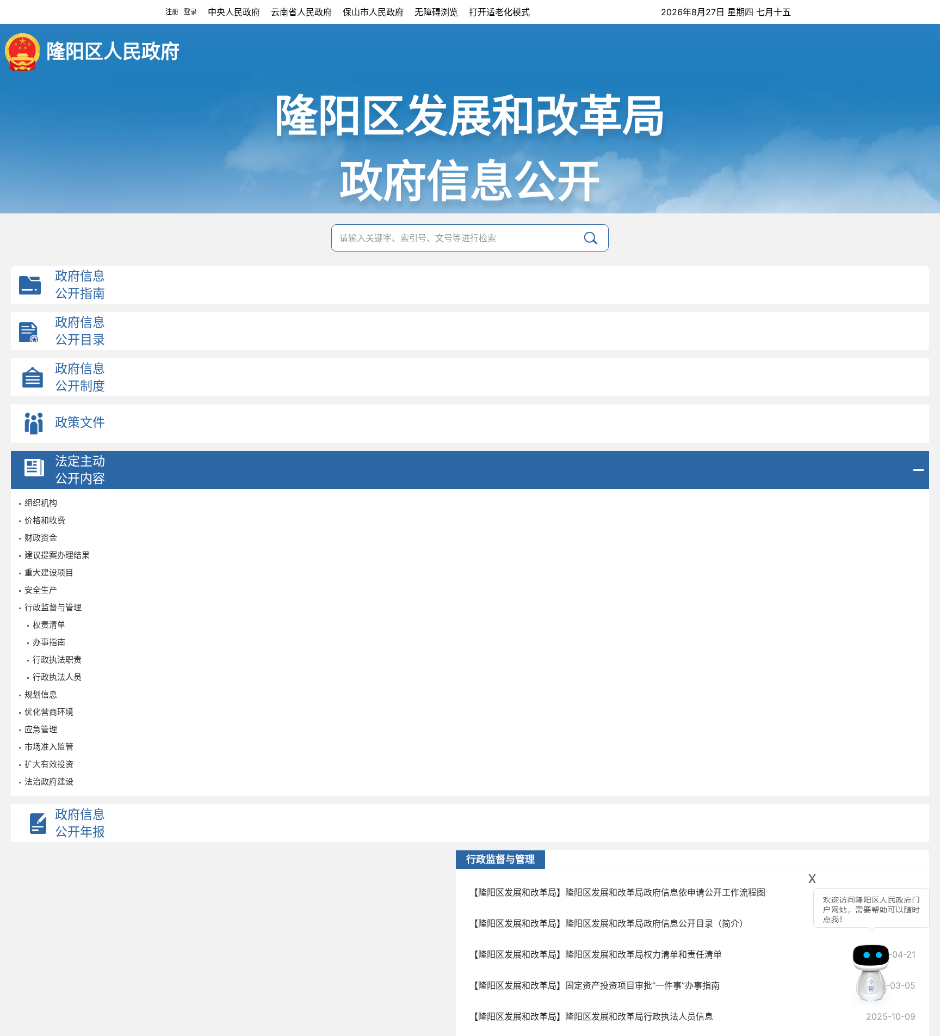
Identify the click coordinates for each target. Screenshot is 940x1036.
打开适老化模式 (499, 12)
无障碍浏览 (436, 12)
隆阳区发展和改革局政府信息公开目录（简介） (656, 923)
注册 (171, 12)
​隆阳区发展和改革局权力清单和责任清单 (643, 954)
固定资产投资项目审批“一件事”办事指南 (642, 985)
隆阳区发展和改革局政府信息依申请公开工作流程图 (665, 892)
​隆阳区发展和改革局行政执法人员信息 (639, 1016)
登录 (190, 12)
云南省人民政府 (301, 12)
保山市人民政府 (373, 12)
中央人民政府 (234, 12)
